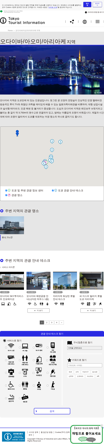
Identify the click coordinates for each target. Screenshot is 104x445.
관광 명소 (17, 195)
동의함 (87, 4)
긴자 (77, 372)
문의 (30, 435)
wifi (98, 376)
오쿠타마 (80, 376)
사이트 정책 (33, 432)
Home (10, 30)
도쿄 (70, 372)
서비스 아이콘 (8, 267)
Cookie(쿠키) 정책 (62, 432)
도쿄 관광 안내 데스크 (70, 190)
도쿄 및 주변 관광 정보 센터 (27, 190)
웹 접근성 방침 (47, 432)
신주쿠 (71, 376)
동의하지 (97, 4)
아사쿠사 (90, 376)
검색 (52, 411)
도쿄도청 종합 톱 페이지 (95, 12)
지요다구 (85, 372)
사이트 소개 (52, 7)
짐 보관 (94, 372)
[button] (52, 150)
